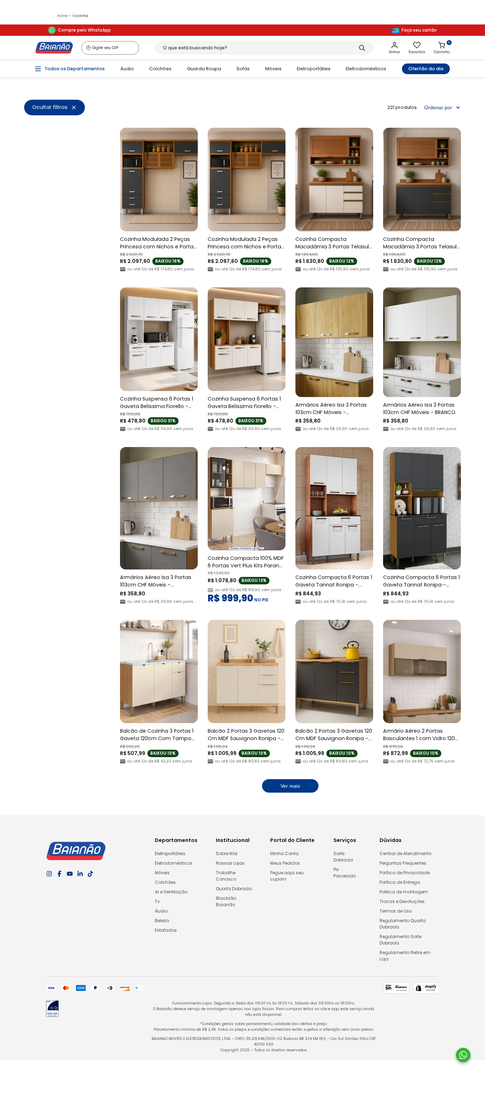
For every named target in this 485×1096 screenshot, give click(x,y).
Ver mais (290, 786)
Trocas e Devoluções (402, 901)
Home (64, 15)
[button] (54, 107)
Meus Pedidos (285, 863)
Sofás (243, 69)
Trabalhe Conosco (226, 876)
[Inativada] (52, 1010)
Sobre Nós (227, 853)
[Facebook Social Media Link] (59, 874)
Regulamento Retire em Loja (405, 955)
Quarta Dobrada (234, 889)
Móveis (273, 69)
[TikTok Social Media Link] (90, 874)
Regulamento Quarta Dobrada (403, 924)
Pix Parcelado (344, 872)
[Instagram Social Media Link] (49, 874)
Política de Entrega (400, 882)
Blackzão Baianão (226, 901)
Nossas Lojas (230, 863)
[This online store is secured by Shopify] (426, 987)
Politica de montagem (404, 892)
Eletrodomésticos (366, 69)
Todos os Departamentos (74, 69)
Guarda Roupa (204, 69)
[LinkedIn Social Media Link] (80, 874)
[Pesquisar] (362, 48)
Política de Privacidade (405, 873)
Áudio (127, 69)
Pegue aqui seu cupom (287, 876)
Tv (157, 901)
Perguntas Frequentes (403, 863)
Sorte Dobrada (343, 856)
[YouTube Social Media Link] (70, 874)
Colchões (160, 69)
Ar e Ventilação (171, 892)
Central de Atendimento (405, 853)
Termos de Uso (396, 911)
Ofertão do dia (425, 69)
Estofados (166, 930)
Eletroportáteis (314, 69)
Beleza (162, 921)
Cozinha (80, 15)
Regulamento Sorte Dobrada (400, 939)
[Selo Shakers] (396, 987)
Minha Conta (284, 853)
